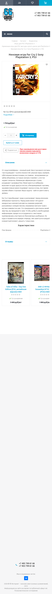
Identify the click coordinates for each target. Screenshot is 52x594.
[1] (4, 106)
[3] (9, 106)
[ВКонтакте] (26, 578)
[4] (12, 106)
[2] (7, 106)
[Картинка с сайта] (26, 80)
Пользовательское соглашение (26, 590)
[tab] (8, 114)
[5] (14, 106)
